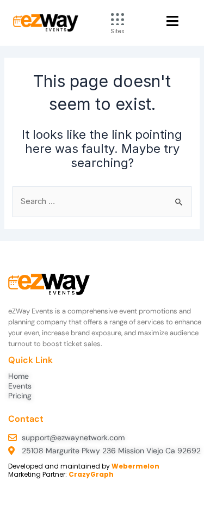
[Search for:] (101, 201)
